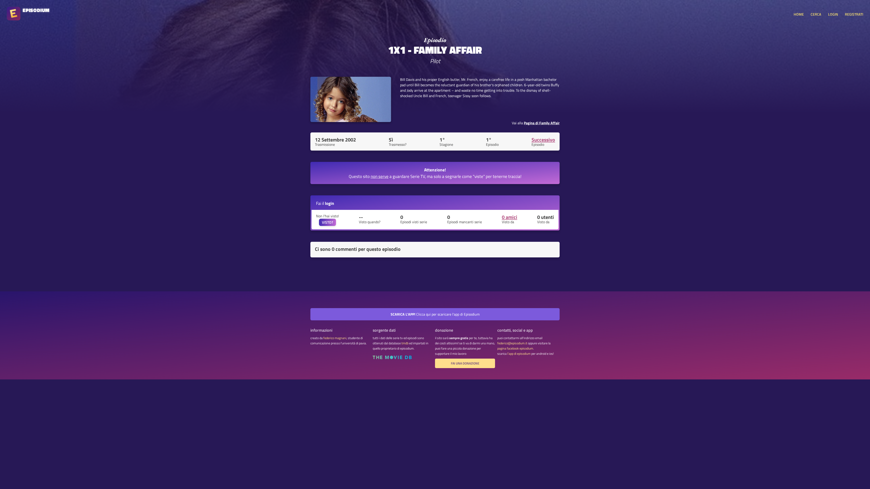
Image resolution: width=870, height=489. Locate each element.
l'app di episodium (519, 353)
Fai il (325, 203)
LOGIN (833, 14)
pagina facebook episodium (515, 348)
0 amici (509, 217)
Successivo (543, 140)
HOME (799, 14)
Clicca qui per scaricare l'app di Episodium (435, 314)
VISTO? (327, 222)
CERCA (816, 14)
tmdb (404, 343)
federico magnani (334, 338)
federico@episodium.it (512, 343)
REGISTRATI (854, 14)
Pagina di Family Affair (542, 123)
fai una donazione (465, 363)
